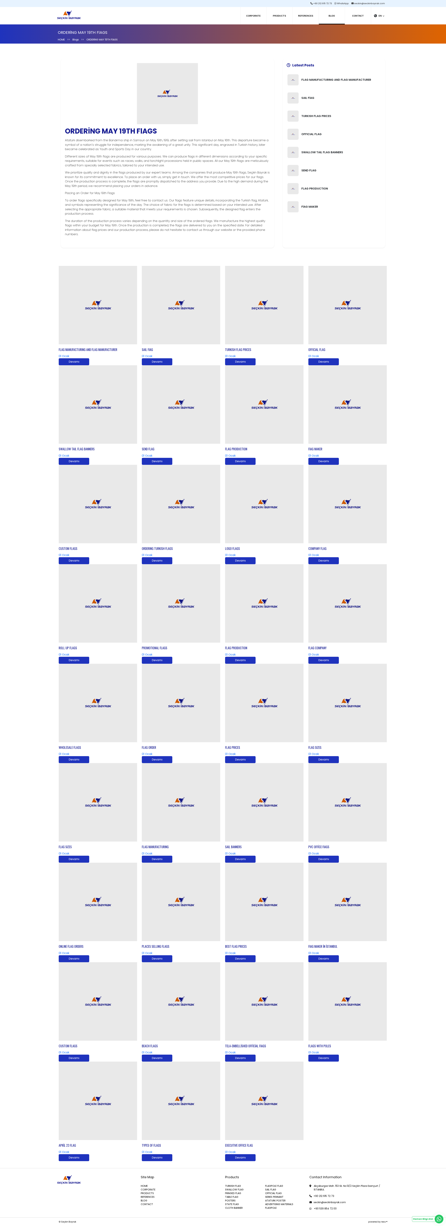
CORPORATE (253, 15)
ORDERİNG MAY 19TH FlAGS (102, 39)
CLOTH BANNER (234, 1208)
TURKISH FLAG (233, 1186)
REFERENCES (305, 15)
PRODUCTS (279, 15)
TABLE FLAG (231, 1197)
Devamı (74, 362)
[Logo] (69, 13)
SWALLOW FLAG (234, 1189)
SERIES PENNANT (274, 1197)
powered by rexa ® (377, 1221)
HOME (61, 39)
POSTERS (230, 1200)
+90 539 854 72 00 (325, 1208)
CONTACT (358, 15)
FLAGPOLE (271, 1208)
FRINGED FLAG (233, 1193)
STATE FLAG (232, 1204)
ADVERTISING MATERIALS (279, 1204)
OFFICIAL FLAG (273, 1193)
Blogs (75, 39)
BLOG (332, 15)
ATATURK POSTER (275, 1200)
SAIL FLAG (270, 1189)
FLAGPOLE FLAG (274, 1186)
